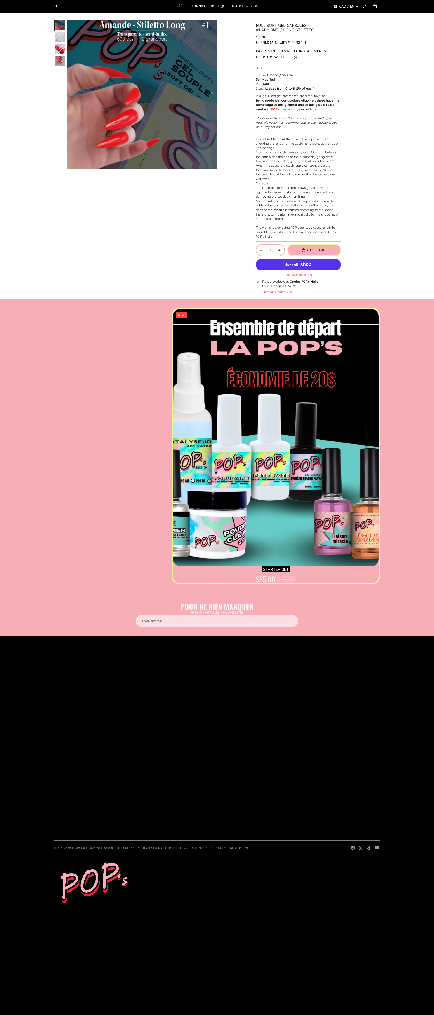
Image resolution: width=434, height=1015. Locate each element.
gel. (315, 109)
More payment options (298, 274)
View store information (278, 291)
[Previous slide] (71, 95)
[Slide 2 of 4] (60, 37)
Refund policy (128, 847)
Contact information (232, 847)
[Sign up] (292, 621)
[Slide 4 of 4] (60, 61)
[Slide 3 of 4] (60, 49)
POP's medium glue (285, 109)
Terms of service (177, 847)
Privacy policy (152, 847)
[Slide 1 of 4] (60, 25)
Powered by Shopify (101, 847)
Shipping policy (203, 847)
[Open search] (56, 6)
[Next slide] (213, 95)
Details (261, 68)
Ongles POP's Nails (75, 847)
